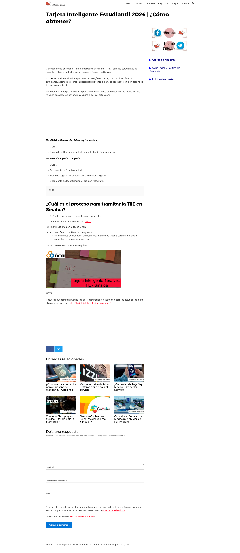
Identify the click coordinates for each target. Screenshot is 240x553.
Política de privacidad (82, 516)
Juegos (174, 3)
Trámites (138, 3)
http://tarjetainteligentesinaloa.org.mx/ (90, 303)
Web (48, 493)
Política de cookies (163, 79)
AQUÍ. (88, 221)
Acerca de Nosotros (164, 59)
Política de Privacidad (113, 510)
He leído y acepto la (71, 516)
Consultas (150, 3)
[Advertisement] (95, 46)
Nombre (51, 467)
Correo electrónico (57, 480)
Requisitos (163, 3)
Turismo (185, 3)
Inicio (128, 3)
